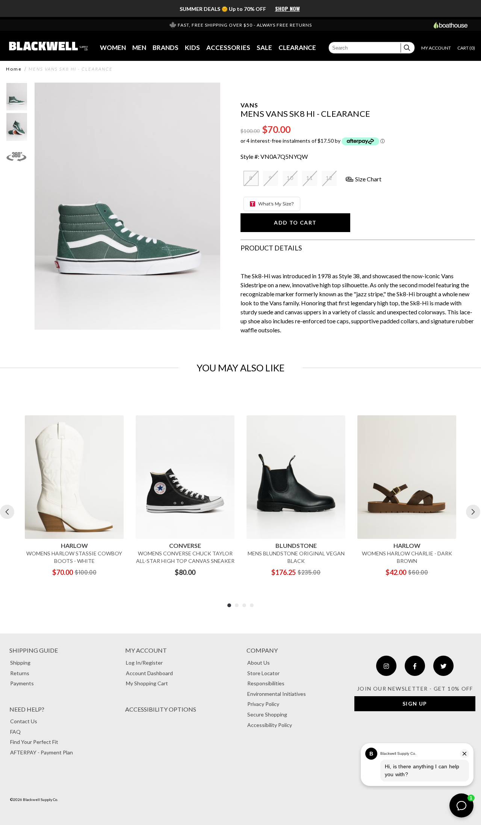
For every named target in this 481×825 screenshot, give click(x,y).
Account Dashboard (149, 673)
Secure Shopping (267, 714)
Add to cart (295, 222)
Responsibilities (265, 683)
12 (329, 178)
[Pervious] (7, 512)
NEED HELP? (26, 709)
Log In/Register (144, 662)
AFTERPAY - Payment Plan (41, 752)
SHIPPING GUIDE (33, 650)
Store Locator (263, 673)
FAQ (15, 731)
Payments (22, 683)
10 (290, 178)
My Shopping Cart (147, 683)
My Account (146, 650)
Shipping (20, 662)
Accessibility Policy (269, 725)
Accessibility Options (160, 709)
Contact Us (23, 721)
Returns (19, 673)
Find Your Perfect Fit (34, 742)
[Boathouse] (450, 25)
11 (309, 178)
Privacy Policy (263, 704)
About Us (258, 662)
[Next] (473, 512)
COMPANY (262, 650)
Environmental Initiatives (276, 694)
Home (14, 69)
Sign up (414, 703)
